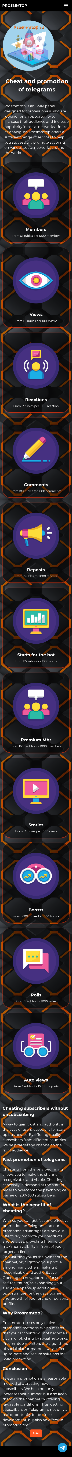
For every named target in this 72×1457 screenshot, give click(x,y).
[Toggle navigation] (66, 5)
